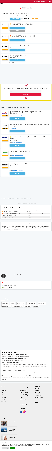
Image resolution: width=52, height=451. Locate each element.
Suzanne (9, 274)
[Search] (50, 4)
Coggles (4, 390)
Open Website (15, 18)
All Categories (23, 404)
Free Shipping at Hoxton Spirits (19, 164)
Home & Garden (41, 303)
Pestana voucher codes (16, 128)
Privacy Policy (38, 393)
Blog (49, 1)
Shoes (21, 397)
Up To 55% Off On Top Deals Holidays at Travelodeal (26, 112)
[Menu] (1, 4)
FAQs (36, 402)
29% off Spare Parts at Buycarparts (21, 151)
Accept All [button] (12, 448)
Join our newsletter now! (41, 1)
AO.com (4, 395)
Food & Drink (5, 303)
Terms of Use (38, 395)
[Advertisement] (26, 73)
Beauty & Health (20, 303)
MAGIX (3, 399)
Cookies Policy (39, 397)
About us (37, 386)
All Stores (3, 401)
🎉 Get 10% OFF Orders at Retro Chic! (21, 24)
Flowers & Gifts (23, 390)
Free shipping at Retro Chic (18, 56)
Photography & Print (17, 306)
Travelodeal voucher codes (17, 115)
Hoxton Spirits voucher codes (17, 170)
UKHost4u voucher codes (17, 142)
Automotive (23, 399)
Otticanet (4, 397)
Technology (27, 306)
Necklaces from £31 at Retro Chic (20, 46)
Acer (3, 392)
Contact (37, 388)
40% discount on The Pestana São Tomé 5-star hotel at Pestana (29, 124)
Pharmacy (35, 306)
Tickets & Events (24, 392)
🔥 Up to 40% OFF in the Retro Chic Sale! (22, 36)
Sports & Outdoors (31, 303)
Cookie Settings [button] (5, 448)
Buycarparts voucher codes (17, 155)
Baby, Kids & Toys (6, 306)
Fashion (12, 303)
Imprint (37, 390)
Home (1, 10)
